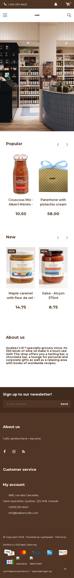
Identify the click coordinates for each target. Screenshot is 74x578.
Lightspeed (46, 536)
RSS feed (20, 544)
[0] (68, 4)
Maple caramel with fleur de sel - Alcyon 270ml (21, 295)
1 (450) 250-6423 (18, 507)
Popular (14, 143)
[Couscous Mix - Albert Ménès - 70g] (20, 174)
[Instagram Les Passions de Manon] (13, 451)
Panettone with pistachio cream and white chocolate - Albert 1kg (53, 202)
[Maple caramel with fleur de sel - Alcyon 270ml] (20, 267)
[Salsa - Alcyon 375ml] (53, 267)
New (11, 237)
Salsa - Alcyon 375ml (53, 295)
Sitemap (32, 544)
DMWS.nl (8, 544)
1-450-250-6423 (17, 4)
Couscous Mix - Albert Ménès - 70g (20, 202)
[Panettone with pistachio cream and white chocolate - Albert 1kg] (53, 174)
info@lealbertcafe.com (23, 512)
